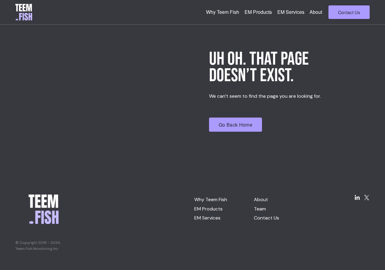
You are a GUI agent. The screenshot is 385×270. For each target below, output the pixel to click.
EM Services (290, 11)
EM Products (258, 11)
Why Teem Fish (222, 11)
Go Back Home (235, 124)
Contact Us (349, 12)
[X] (367, 198)
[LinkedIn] (357, 198)
